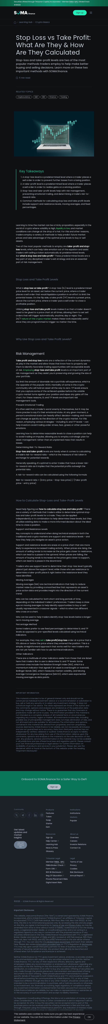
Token (49, 816)
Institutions (75, 813)
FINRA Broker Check (54, 865)
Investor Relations (78, 844)
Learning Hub (25, 22)
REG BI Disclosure (53, 872)
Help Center (51, 841)
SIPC (76, 2)
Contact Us (75, 848)
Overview (74, 837)
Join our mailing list (20, 845)
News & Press (52, 848)
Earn (48, 827)
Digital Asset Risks (54, 882)
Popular (73, 820)
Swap (48, 820)
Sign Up (49, 837)
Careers (73, 841)
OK (89, 1017)
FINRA (71, 2)
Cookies (73, 868)
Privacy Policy (75, 925)
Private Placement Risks (57, 879)
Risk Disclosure (76, 872)
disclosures (87, 944)
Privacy (73, 865)
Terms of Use (76, 862)
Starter (49, 823)
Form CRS (50, 868)
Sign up (80, 12)
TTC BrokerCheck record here (56, 942)
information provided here (48, 944)
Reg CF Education (54, 875)
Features (50, 813)
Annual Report (76, 875)
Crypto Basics (42, 22)
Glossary (50, 851)
